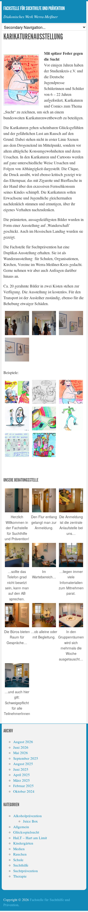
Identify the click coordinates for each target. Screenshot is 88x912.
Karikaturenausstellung (33, 36)
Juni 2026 (20, 747)
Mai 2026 (20, 752)
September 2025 (25, 758)
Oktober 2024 (23, 791)
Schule (18, 859)
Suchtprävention (25, 870)
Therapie (20, 876)
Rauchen (20, 854)
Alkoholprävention (27, 815)
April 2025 (21, 774)
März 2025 (21, 780)
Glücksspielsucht (26, 832)
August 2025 (23, 763)
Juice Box (30, 821)
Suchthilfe (20, 865)
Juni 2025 (20, 769)
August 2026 (23, 741)
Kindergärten (23, 843)
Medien (19, 848)
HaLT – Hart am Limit (30, 837)
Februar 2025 (23, 785)
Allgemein (21, 826)
